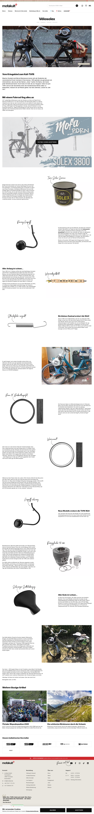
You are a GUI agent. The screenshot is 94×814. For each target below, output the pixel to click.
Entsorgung (29, 790)
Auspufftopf (61, 232)
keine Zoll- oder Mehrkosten (25, 0)
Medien (49, 785)
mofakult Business (30, 775)
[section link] (66, 11)
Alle (10, 750)
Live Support (29, 780)
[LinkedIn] (87, 763)
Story (49, 773)
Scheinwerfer (86, 229)
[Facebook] (75, 763)
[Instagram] (79, 763)
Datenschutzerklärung (32, 811)
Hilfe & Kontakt (29, 778)
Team (49, 778)
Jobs (49, 782)
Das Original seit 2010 (9, 0)
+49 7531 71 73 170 (9, 783)
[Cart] (90, 5)
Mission (49, 787)
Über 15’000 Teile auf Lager (43, 0)
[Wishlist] (86, 5)
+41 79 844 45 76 (8, 785)
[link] (27, 235)
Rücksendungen (30, 782)
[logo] (9, 5)
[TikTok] (83, 763)
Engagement (51, 780)
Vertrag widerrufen (30, 785)
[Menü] (10, 806)
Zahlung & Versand (30, 773)
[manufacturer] (11, 744)
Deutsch (90, 1)
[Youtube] (71, 763)
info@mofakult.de (8, 781)
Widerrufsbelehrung (31, 787)
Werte (49, 775)
